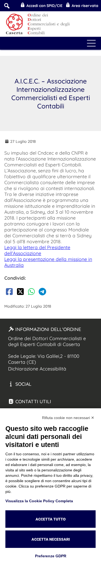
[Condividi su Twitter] (20, 293)
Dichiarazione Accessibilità (37, 369)
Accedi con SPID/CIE (43, 5)
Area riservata (84, 5)
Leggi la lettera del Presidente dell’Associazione (37, 250)
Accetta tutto (51, 519)
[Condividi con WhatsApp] (31, 293)
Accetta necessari (51, 539)
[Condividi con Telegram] (42, 293)
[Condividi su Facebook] (9, 293)
